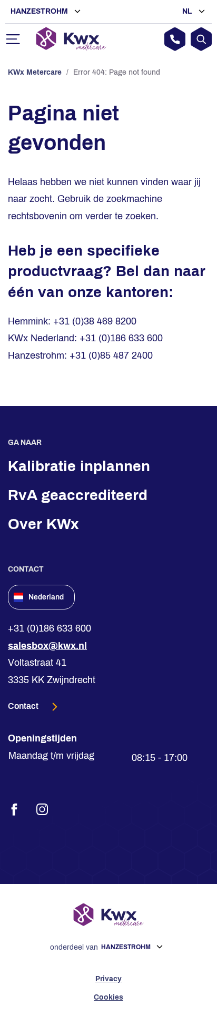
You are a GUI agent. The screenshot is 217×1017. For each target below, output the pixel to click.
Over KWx (43, 524)
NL (188, 11)
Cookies (108, 997)
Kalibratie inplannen (79, 466)
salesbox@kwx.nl (47, 645)
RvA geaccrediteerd (77, 495)
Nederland (46, 597)
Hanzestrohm (40, 11)
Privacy (108, 979)
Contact (24, 705)
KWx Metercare (35, 72)
